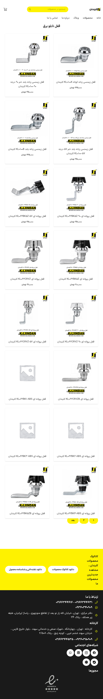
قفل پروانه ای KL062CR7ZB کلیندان (75, 399)
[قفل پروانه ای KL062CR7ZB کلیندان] (76, 373)
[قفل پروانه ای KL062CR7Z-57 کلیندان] (27, 315)
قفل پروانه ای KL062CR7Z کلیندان (27, 279)
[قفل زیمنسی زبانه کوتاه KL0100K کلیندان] (76, 56)
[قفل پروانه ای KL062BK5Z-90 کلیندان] (76, 190)
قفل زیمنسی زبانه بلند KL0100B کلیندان (27, 149)
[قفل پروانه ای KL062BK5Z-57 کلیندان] (27, 190)
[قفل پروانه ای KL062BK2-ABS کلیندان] (76, 430)
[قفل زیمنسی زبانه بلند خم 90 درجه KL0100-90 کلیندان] (27, 56)
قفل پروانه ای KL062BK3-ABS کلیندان (27, 456)
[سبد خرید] (5, 9)
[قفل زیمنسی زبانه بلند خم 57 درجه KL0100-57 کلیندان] (76, 123)
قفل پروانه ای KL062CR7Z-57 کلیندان (27, 342)
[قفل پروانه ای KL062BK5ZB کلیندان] (27, 487)
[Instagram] (86, 653)
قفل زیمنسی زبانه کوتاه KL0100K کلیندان (75, 82)
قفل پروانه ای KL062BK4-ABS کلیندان (76, 513)
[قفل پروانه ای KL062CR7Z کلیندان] (27, 253)
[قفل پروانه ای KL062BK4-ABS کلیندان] (76, 487)
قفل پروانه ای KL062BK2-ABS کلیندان (76, 456)
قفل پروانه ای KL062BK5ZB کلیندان (27, 513)
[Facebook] (94, 653)
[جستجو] (30, 9)
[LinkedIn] (78, 653)
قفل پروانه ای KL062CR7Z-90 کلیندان (75, 342)
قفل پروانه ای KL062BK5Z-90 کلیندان (75, 216)
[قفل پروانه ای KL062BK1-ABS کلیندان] (27, 373)
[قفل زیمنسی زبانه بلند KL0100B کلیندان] (27, 123)
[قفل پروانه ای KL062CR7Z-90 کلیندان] (76, 315)
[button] (81, 18)
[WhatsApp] (70, 653)
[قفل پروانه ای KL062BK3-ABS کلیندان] (27, 430)
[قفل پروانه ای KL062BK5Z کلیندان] (76, 253)
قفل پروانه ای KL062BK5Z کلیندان (76, 279)
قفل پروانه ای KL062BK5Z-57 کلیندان (27, 216)
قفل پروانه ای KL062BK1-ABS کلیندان (27, 399)
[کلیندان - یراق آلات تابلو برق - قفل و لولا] (95, 9)
